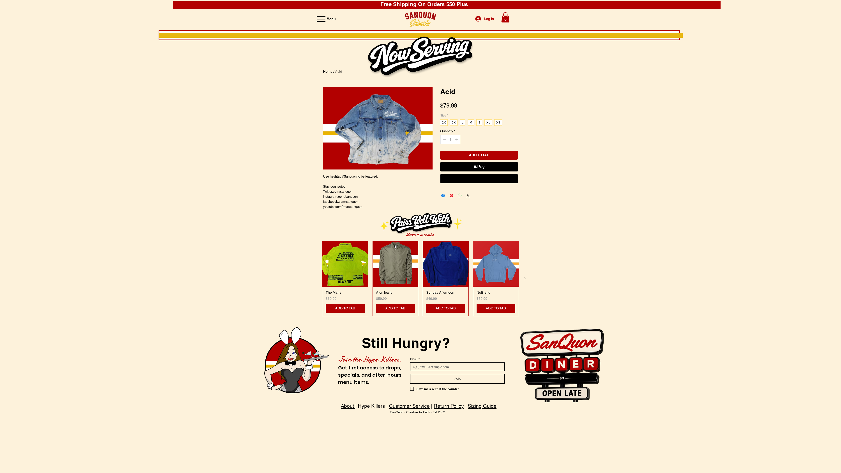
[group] (420, 278)
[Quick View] (345, 264)
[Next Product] (525, 278)
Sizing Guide (482, 406)
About (348, 406)
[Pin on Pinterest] (451, 195)
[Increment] (457, 139)
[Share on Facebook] (443, 195)
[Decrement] (444, 139)
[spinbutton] (450, 139)
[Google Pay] (479, 178)
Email (415, 359)
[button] (505, 17)
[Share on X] (468, 195)
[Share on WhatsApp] (459, 195)
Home (327, 71)
